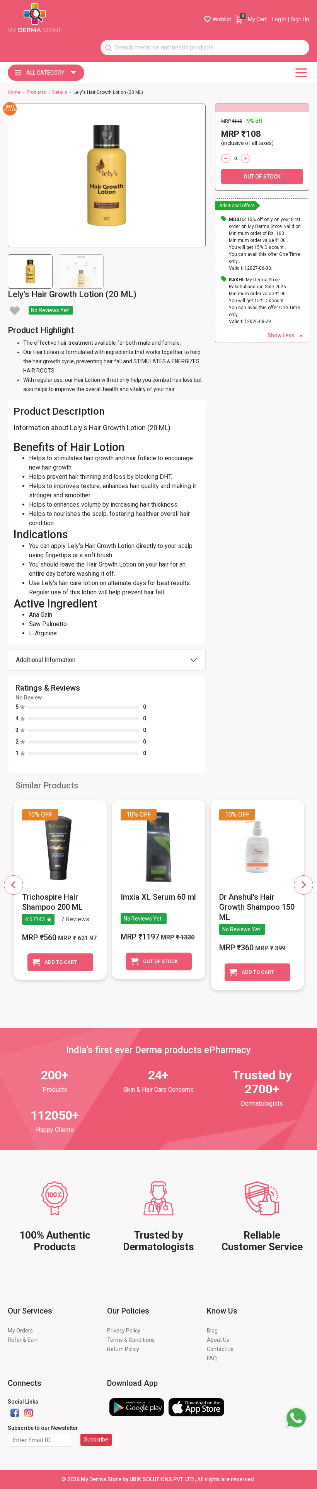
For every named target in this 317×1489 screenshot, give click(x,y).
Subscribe (96, 1439)
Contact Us (220, 1349)
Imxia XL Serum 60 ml (158, 897)
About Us (218, 1340)
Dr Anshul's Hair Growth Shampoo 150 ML (257, 907)
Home (14, 92)
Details (59, 92)
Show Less (281, 335)
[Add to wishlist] (15, 310)
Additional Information (45, 660)
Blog (212, 1330)
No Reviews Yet (50, 310)
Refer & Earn (23, 1340)
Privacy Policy (123, 1330)
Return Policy (123, 1349)
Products (36, 92)
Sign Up (300, 19)
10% (33, 814)
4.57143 (35, 919)
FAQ (212, 1358)
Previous (13, 885)
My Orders (20, 1330)
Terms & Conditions (131, 1340)
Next (303, 885)
